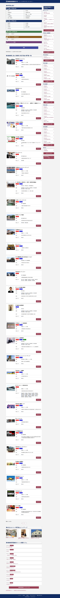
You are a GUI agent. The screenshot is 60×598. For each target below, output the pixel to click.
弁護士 (9, 10)
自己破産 (27, 23)
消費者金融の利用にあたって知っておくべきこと (13, 571)
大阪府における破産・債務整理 (10, 559)
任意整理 (9, 26)
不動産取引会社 (28, 12)
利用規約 (27, 595)
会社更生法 (9, 28)
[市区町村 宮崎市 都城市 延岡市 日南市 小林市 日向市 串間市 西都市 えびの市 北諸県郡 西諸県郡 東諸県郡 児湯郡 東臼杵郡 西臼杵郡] (13, 39)
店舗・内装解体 (10, 17)
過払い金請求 (27, 26)
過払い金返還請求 (12, 566)
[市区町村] (13, 34)
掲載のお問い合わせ (39, 595)
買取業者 (9, 14)
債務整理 (9, 23)
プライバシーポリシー (33, 595)
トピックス (11, 545)
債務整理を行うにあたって (10, 567)
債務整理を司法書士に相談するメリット (12, 563)
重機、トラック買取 (28, 14)
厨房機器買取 (27, 17)
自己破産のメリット (9, 584)
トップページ (19, 595)
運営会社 (24, 595)
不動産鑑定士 (10, 12)
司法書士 (27, 10)
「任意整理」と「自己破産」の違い (11, 555)
